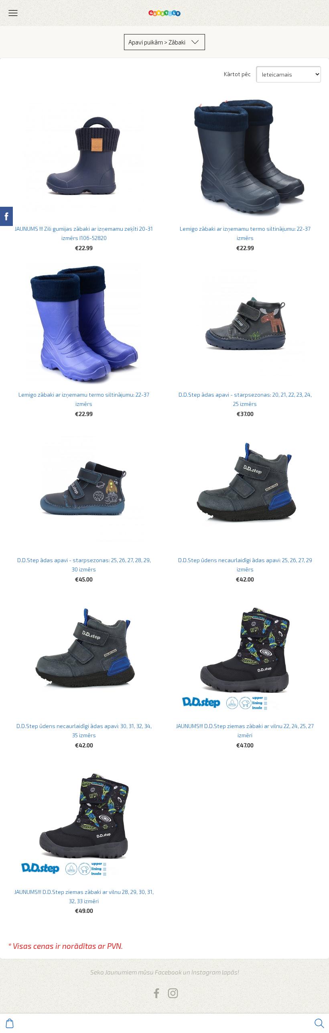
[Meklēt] (319, 1023)
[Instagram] (173, 993)
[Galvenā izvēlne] (13, 13)
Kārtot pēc (237, 74)
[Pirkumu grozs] (9, 1023)
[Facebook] (156, 993)
